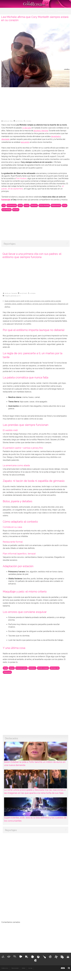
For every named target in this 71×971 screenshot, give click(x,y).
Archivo (34, 11)
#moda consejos (43, 668)
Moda (5, 668)
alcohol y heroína (40, 131)
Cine (3, 205)
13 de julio (26, 128)
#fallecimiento (55, 205)
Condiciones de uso (4, 968)
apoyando (25, 142)
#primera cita (54, 668)
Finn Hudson (21, 178)
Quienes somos (63, 11)
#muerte (15, 209)
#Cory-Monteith (44, 205)
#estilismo (32, 668)
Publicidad (23, 968)
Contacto (51, 11)
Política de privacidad (14, 968)
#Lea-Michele (6, 209)
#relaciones (7, 672)
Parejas (26, 205)
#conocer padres (21, 668)
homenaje (5, 200)
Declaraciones (11, 205)
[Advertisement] (36, 103)
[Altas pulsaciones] (3, 956)
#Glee (64, 205)
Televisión (34, 205)
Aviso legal (30, 968)
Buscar (42, 11)
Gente (20, 205)
